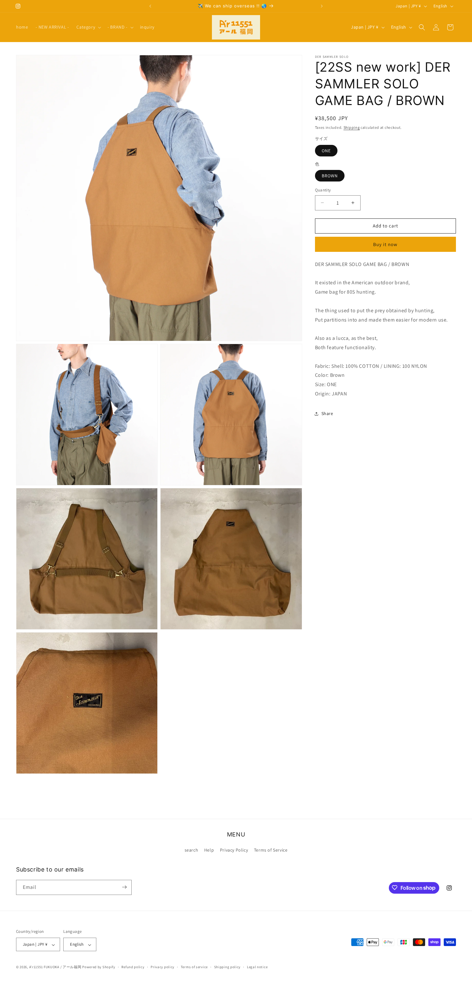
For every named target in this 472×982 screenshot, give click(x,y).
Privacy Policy (234, 850)
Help (209, 850)
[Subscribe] (124, 887)
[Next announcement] (322, 6)
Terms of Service (271, 850)
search (191, 850)
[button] (88, 27)
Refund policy (132, 967)
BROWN (330, 176)
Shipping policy (227, 967)
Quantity (323, 190)
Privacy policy (162, 967)
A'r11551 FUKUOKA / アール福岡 (55, 967)
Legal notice (257, 967)
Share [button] (327, 413)
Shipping (352, 127)
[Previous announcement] (150, 6)
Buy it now (385, 244)
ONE (326, 151)
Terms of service (194, 967)
